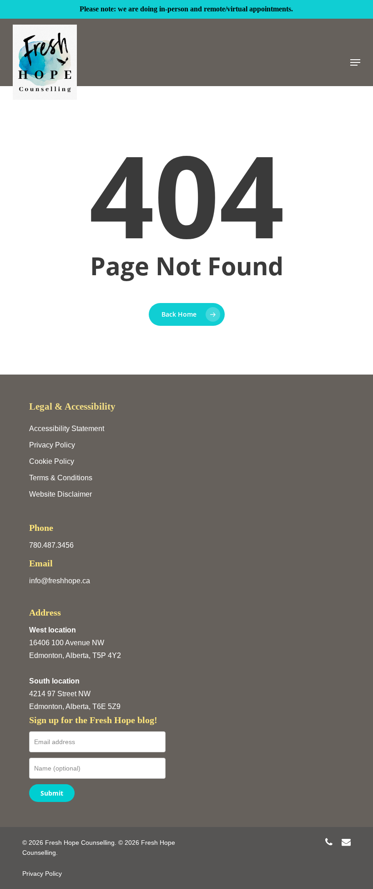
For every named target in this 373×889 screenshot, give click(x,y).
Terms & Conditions (60, 478)
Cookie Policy (51, 461)
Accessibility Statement (66, 428)
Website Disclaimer (60, 494)
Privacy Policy (52, 445)
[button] (355, 62)
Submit (51, 793)
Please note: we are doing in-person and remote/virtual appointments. (186, 9)
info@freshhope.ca (59, 581)
